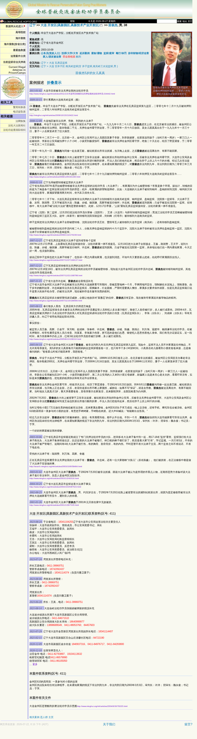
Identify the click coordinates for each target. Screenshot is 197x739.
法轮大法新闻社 (17, 125)
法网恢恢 (21, 121)
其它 (190, 21)
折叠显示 (54, 83)
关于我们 (109, 724)
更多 (35, 664)
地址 (184, 21)
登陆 (72, 21)
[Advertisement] (82, 734)
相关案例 (34, 717)
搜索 (179, 21)
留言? (188, 724)
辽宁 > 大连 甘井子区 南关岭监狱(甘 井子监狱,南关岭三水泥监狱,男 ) (79, 66)
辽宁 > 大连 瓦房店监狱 (54, 62)
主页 (50, 717)
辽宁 (32, 25)
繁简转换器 (19, 107)
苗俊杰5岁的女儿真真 (90, 73)
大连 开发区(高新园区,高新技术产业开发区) (70, 25)
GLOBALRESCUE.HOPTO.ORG (20, 21)
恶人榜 (44, 717)
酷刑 (78, 56)
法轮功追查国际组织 (14, 129)
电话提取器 (19, 111)
